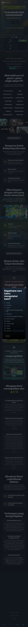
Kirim (8, 336)
